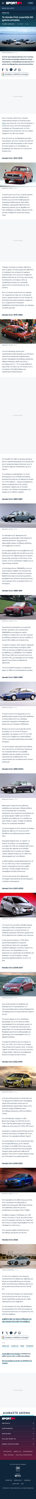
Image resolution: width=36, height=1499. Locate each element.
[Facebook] (2, 69)
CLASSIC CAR (14, 1345)
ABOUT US (17, 1451)
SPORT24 (9, 1480)
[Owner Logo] (18, 1468)
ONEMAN (27, 1480)
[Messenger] (11, 69)
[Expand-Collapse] (34, 8)
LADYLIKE (15, 1483)
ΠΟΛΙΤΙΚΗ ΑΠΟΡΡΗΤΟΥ (24, 1455)
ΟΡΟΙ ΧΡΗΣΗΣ (9, 1455)
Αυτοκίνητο (29, 1345)
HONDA (22, 1345)
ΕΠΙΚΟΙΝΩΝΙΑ (28, 1451)
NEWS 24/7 (18, 1480)
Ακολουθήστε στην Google (11, 1353)
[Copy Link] (15, 69)
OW (22, 1483)
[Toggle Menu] (3, 3)
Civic (4, 123)
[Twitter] (7, 69)
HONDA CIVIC (5, 1345)
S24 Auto (10, 8)
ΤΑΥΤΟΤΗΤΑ (7, 1451)
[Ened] (18, 1476)
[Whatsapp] (19, 69)
